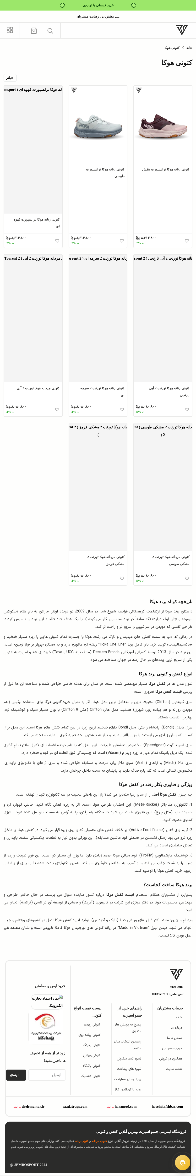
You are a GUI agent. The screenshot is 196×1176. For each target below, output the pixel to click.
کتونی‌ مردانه (99, 1141)
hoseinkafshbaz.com (167, 1106)
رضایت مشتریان (87, 16)
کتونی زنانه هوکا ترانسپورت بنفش (166, 169)
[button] (50, 31)
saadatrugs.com (75, 1106)
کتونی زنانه (81, 1141)
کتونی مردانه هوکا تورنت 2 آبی (38, 388)
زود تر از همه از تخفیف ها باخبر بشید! (47, 1057)
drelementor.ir (33, 1106)
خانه (189, 48)
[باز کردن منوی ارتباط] (182, 1162)
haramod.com (126, 1106)
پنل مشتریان (110, 16)
